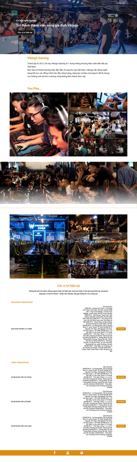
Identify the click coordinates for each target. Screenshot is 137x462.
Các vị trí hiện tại (25, 32)
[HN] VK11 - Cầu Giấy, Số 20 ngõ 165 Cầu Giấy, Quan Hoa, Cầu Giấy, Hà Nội (97, 320)
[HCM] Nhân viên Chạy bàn (21, 426)
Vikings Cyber (41, 3)
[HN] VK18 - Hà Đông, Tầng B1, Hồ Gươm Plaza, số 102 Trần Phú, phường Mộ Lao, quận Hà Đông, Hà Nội (97, 342)
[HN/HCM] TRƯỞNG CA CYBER (21, 329)
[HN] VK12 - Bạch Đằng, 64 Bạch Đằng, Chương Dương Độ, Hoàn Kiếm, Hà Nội (99, 323)
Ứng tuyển (121, 329)
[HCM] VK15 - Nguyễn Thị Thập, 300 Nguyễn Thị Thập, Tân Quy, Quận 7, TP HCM (97, 329)
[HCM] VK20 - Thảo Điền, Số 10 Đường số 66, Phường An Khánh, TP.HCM (97, 347)
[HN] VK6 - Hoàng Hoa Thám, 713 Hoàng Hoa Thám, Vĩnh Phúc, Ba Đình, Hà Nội (97, 309)
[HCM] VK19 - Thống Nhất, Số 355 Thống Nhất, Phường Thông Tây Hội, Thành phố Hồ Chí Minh (97, 339)
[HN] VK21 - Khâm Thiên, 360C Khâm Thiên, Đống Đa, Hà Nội (97, 349)
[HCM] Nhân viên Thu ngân (21, 377)
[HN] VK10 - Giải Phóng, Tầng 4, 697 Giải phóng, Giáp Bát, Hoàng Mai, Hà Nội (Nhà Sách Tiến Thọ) (97, 317)
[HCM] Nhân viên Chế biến (21, 402)
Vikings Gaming (25, 3)
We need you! (120, 3)
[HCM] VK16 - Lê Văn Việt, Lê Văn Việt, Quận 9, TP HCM (99, 331)
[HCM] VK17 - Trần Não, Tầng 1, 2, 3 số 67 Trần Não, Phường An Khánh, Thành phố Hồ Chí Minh (97, 335)
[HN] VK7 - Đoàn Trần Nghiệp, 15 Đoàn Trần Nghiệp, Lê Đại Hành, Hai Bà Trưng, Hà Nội (97, 311)
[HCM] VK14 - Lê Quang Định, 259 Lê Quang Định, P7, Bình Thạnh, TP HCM (97, 326)
